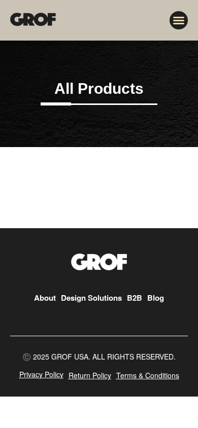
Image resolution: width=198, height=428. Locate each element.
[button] (179, 20)
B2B (134, 297)
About (45, 297)
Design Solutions (91, 297)
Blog (155, 297)
